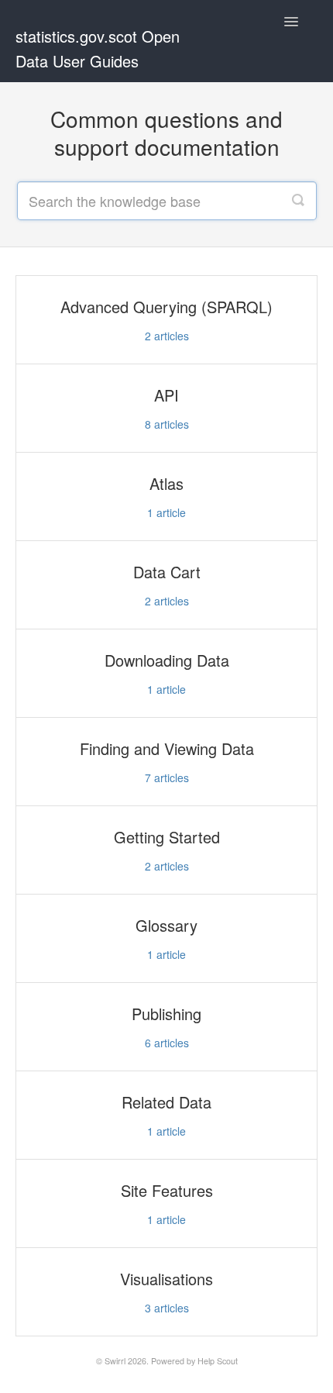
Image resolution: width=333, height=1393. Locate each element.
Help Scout (217, 1361)
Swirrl (115, 1361)
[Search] (298, 200)
